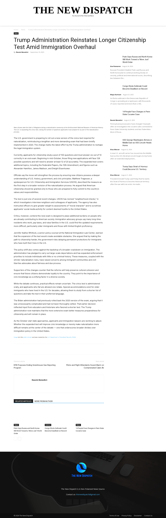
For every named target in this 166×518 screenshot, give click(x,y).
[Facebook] (32, 58)
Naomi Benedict (22, 52)
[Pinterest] (44, 58)
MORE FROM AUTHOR (44, 401)
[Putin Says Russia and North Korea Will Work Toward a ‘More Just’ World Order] (28, 416)
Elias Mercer (115, 149)
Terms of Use (114, 515)
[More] (50, 58)
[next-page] (19, 438)
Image (16, 337)
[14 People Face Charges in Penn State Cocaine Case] (90, 416)
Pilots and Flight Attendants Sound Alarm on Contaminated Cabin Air (85, 366)
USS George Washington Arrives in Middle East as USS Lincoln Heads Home (137, 143)
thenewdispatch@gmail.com (88, 494)
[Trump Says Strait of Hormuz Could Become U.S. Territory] (115, 168)
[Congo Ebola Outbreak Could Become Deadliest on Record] (59, 416)
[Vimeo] (97, 501)
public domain (27, 337)
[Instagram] (76, 501)
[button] (149, 22)
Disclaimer (138, 515)
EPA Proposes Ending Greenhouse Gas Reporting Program (35, 366)
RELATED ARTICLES (23, 401)
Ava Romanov (115, 66)
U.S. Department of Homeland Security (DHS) (61, 337)
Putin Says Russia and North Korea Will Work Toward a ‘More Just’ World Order (28, 430)
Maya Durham (115, 95)
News (23, 30)
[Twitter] (38, 58)
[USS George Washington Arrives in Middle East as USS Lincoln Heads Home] (115, 142)
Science (48, 425)
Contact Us (148, 515)
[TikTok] (83, 501)
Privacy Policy (127, 515)
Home (16, 30)
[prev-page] (15, 438)
